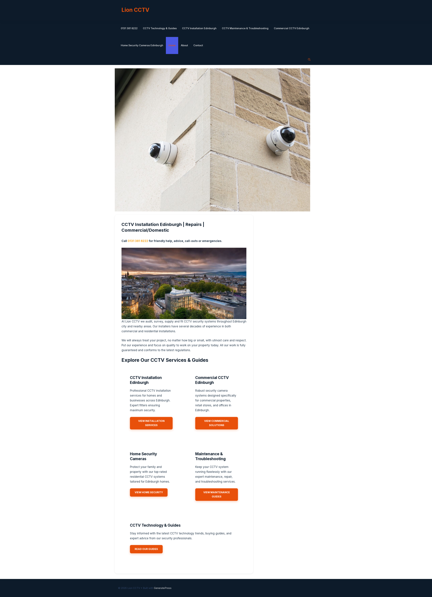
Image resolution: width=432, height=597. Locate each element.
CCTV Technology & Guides (160, 28)
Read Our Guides (146, 549)
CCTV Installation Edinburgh (199, 28)
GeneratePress (162, 588)
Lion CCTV (135, 10)
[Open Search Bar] (309, 59)
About (184, 45)
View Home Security (149, 492)
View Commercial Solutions (216, 423)
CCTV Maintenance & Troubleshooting (245, 28)
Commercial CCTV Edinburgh (291, 28)
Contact (198, 45)
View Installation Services (151, 423)
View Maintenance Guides (216, 494)
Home (172, 45)
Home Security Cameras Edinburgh (142, 45)
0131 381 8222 (129, 28)
